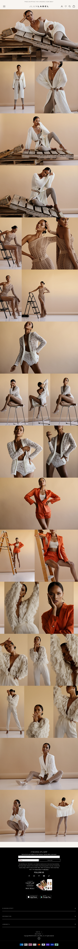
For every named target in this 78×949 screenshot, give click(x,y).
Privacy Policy (38, 869)
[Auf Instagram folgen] (34, 876)
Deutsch (38, 934)
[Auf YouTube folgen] (44, 876)
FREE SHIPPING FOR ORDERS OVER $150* (39, 1)
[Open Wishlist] (66, 6)
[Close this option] (39, 938)
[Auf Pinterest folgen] (39, 876)
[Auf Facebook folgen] (29, 876)
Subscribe (50, 860)
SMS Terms (45, 869)
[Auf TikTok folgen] (49, 876)
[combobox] (20, 860)
